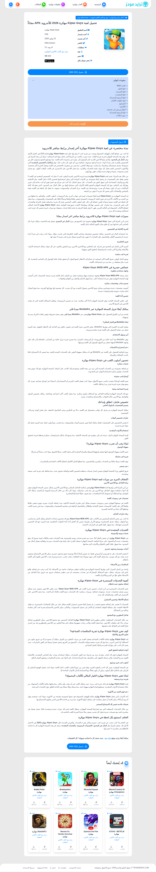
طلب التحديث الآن (76, 124)
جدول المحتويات (117, 142)
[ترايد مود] (137, 4)
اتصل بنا (53, 868)
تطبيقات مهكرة (54, 4)
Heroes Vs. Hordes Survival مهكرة (65, 834)
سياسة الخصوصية (75, 868)
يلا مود (18, 868)
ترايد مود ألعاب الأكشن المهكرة (99, 17)
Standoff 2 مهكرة (39, 831)
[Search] (10, 4)
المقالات (38, 4)
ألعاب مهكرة (77, 4)
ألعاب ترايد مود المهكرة (116, 17)
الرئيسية (97, 4)
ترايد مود (108, 738)
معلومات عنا (62, 868)
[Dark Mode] (17, 4)
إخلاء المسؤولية (42, 868)
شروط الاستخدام (28, 868)
